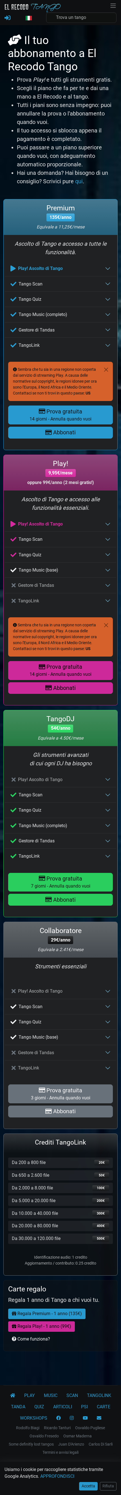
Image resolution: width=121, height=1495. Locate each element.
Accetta (88, 1486)
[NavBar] (113, 5)
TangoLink (29, 345)
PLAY (29, 1395)
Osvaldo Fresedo (44, 1436)
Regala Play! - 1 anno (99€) (43, 1326)
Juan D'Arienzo (71, 1444)
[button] (28, 18)
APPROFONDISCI (57, 1476)
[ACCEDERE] (7, 18)
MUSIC (50, 1395)
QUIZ (39, 1406)
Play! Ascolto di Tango (40, 268)
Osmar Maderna (77, 1436)
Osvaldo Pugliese (90, 1428)
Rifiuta (108, 1486)
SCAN (72, 1395)
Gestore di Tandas (37, 330)
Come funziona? (33, 1339)
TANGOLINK (99, 1395)
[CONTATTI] (99, 1418)
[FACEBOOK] (58, 1418)
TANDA (18, 1406)
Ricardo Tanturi (57, 1428)
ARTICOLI (62, 1406)
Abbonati (64, 432)
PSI (84, 1406)
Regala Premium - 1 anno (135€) (49, 1313)
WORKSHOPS (33, 1418)
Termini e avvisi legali (60, 1452)
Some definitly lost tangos (31, 1444)
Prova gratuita (60, 415)
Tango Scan (30, 284)
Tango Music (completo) (43, 314)
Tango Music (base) (38, 570)
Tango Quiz (30, 299)
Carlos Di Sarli (101, 1444)
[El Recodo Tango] (13, 1395)
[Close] (106, 369)
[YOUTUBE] (85, 1418)
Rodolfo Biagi (27, 1428)
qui (79, 181)
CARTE (103, 1406)
